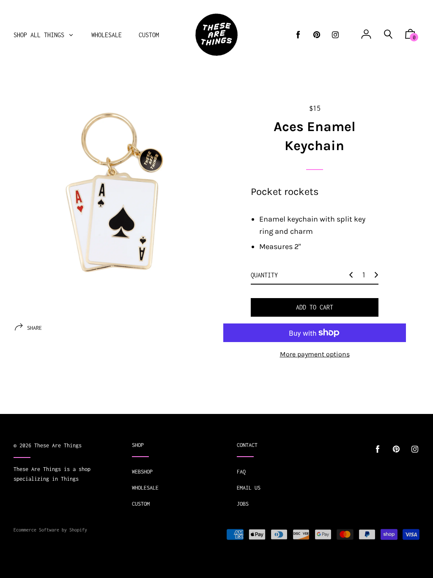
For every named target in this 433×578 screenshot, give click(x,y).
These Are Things (58, 445)
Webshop (142, 471)
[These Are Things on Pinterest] (316, 35)
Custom (141, 504)
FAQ (241, 471)
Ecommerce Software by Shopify (50, 529)
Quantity (264, 275)
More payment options (315, 354)
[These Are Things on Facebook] (298, 35)
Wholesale (145, 488)
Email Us (248, 488)
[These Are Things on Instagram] (335, 35)
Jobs (243, 504)
